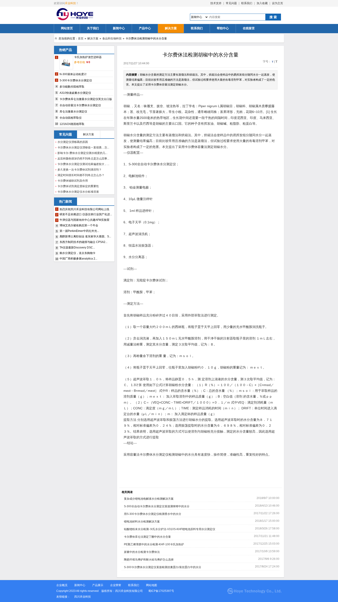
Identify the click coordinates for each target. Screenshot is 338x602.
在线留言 (249, 28)
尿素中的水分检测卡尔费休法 (142, 552)
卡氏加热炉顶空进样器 (88, 57)
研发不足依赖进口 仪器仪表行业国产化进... (86, 214)
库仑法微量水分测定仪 (73, 111)
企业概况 (61, 585)
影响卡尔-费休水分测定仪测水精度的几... (82, 153)
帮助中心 (223, 28)
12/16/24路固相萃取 (72, 124)
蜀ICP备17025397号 (161, 591)
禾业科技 (70, 3)
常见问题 (231, 3)
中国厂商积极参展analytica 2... (78, 258)
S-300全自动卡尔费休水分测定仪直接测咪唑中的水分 (156, 506)
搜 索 (273, 17)
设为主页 (277, 3)
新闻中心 (119, 28)
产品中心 (145, 28)
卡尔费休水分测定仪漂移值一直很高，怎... (83, 147)
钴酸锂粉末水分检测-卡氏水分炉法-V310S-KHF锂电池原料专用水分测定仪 (169, 529)
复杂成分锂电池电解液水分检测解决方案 (149, 498)
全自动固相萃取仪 (71, 117)
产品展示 (97, 585)
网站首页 (67, 28)
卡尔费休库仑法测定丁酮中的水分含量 (147, 536)
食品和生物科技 (112, 38)
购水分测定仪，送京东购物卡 (77, 253)
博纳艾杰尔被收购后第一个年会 (79, 225)
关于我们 (93, 28)
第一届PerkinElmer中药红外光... (79, 231)
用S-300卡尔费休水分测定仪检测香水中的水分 (152, 514)
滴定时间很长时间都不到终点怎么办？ (80, 175)
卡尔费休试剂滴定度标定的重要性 (78, 186)
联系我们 (246, 3)
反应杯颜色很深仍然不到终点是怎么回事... (83, 158)
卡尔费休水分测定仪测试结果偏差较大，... (83, 164)
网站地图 (151, 585)
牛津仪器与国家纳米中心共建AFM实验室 (84, 219)
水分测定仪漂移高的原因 (72, 142)
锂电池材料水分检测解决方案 (142, 521)
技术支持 (215, 3)
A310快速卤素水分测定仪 (75, 92)
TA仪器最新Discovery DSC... (77, 247)
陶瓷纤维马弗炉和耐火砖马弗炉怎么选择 (149, 559)
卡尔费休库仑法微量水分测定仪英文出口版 (86, 99)
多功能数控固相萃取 (72, 86)
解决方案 (171, 28)
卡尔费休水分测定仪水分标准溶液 (78, 191)
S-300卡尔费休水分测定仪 (76, 80)
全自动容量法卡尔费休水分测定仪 (80, 105)
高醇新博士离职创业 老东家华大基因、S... (85, 236)
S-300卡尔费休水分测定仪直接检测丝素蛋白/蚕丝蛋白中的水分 (162, 567)
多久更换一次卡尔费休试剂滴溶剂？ (79, 169)
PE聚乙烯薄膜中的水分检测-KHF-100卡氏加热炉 (154, 544)
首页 (80, 38)
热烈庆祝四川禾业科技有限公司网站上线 (84, 209)
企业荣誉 (115, 585)
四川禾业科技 (82, 596)
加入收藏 (262, 3)
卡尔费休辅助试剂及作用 (72, 180)
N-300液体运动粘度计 (73, 74)
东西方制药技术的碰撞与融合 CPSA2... (83, 242)
